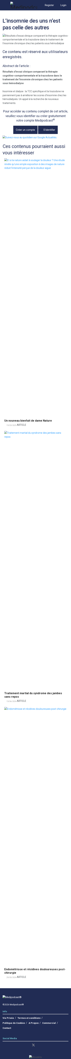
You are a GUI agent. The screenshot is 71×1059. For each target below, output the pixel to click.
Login (63, 5)
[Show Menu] (4, 5)
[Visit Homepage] (23, 5)
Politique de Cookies (14, 1023)
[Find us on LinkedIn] (4, 1045)
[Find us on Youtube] (21, 1045)
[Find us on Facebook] (15, 1045)
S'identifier (49, 129)
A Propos (34, 1023)
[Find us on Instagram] (9, 1045)
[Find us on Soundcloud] (27, 1045)
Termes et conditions (29, 1018)
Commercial (49, 1023)
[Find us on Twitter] (33, 1045)
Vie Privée (8, 1018)
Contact (7, 1028)
